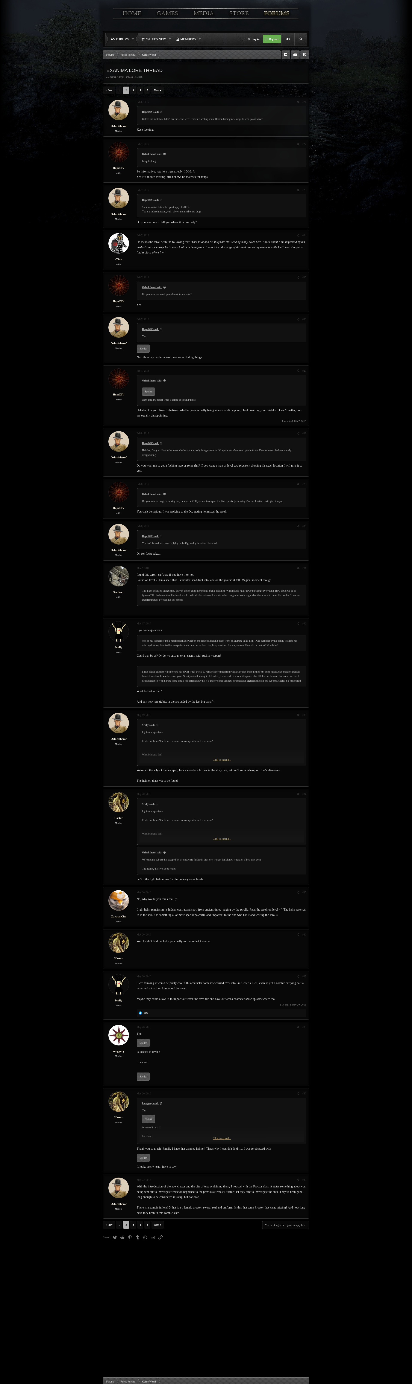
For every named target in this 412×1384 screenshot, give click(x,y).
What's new (156, 39)
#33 (304, 715)
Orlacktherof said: (152, 154)
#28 (304, 433)
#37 (304, 976)
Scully (118, 647)
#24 (304, 235)
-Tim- (118, 259)
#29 (304, 484)
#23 (304, 190)
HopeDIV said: (150, 111)
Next (156, 90)
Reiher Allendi (116, 76)
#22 (304, 144)
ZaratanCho (118, 916)
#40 (304, 1179)
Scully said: (148, 724)
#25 (304, 277)
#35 (304, 892)
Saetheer (118, 592)
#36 (304, 934)
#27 (304, 370)
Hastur (118, 817)
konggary (118, 1051)
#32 (304, 623)
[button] (133, 39)
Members (188, 39)
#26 (304, 319)
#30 (304, 526)
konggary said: (150, 1103)
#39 (304, 1093)
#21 (304, 102)
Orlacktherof (119, 126)
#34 (304, 794)
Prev (110, 90)
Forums (122, 39)
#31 (304, 568)
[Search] (300, 39)
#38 (304, 1027)
